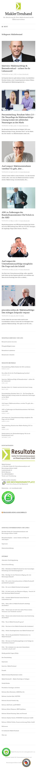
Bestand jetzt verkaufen (8, 354)
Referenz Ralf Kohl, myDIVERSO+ (11, 705)
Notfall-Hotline (6, 683)
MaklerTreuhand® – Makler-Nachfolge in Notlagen (15, 679)
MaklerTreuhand (18, 13)
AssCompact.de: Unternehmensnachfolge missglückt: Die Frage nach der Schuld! (17, 263)
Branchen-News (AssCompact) (15, 512)
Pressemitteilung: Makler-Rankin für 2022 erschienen (16, 367)
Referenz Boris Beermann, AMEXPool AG (13, 692)
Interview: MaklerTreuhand (9, 666)
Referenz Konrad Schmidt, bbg (10, 700)
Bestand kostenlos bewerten (9, 341)
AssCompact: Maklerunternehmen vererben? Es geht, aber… (18, 403)
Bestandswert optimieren (8, 350)
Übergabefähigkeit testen (8, 346)
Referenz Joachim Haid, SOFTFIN (11, 696)
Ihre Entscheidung (7, 657)
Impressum (5, 543)
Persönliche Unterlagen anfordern (11, 687)
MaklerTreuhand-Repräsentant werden (12, 674)
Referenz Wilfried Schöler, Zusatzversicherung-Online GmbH (18, 722)
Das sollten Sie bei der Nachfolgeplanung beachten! (16, 373)
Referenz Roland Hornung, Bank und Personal (14, 713)
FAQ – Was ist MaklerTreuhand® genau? (13, 622)
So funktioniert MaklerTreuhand (10, 730)
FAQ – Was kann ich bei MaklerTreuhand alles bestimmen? (18, 626)
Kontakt (4, 670)
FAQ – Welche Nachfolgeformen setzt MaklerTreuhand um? (18, 630)
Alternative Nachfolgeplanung (10, 560)
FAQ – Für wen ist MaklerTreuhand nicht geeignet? (15, 587)
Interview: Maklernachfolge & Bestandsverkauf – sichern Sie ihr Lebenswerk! (16, 68)
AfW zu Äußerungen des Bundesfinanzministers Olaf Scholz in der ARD (18, 215)
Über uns (4, 735)
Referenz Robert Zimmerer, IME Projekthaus (14, 709)
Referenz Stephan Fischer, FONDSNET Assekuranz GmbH (17, 717)
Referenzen (5, 726)
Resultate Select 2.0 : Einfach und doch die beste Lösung (17, 387)
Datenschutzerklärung (8, 548)
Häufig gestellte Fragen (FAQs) (10, 653)
